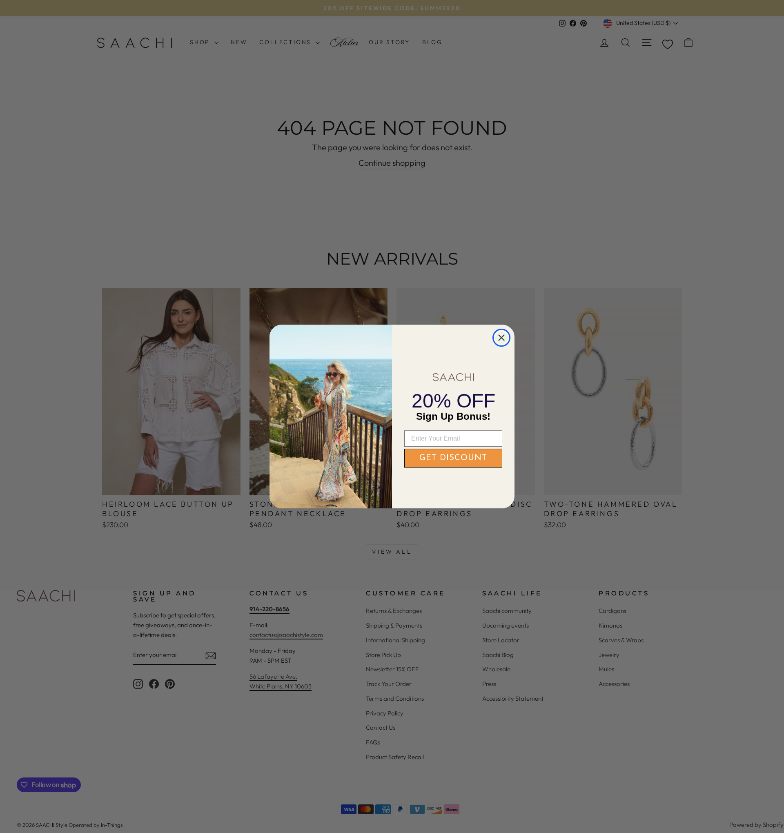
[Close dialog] (501, 337)
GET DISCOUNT (453, 458)
